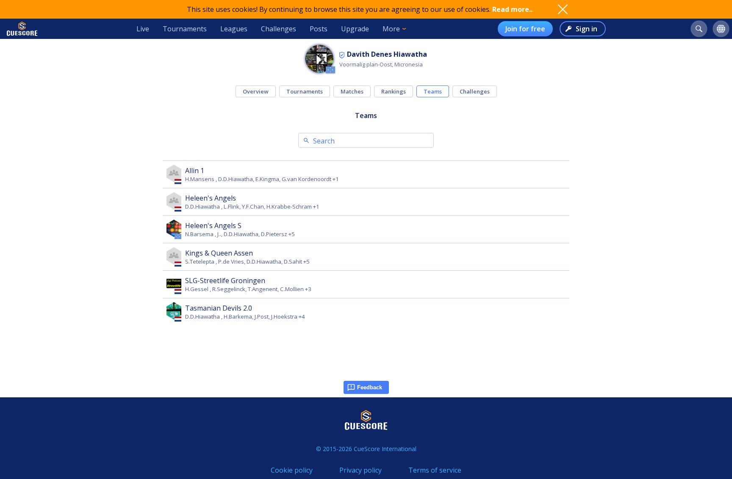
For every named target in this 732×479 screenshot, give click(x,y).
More (391, 28)
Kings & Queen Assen (219, 253)
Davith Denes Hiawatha (387, 54)
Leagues (233, 28)
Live (142, 28)
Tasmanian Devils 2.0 (218, 308)
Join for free (525, 28)
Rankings (393, 91)
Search (324, 141)
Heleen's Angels (210, 198)
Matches (352, 91)
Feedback (369, 387)
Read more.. (512, 9)
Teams (433, 91)
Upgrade (355, 28)
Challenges (278, 28)
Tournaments (185, 28)
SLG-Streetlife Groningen (225, 280)
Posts (318, 28)
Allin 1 (194, 170)
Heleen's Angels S (213, 225)
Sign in (586, 28)
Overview (256, 91)
